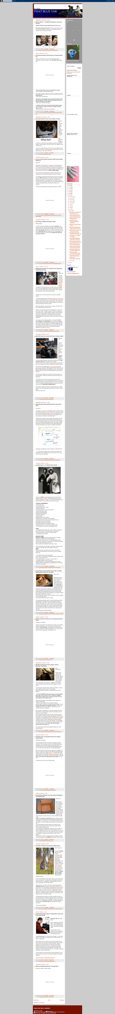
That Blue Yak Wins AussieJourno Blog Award (48, 845)
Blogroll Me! (53, 1012)
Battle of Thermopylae (52, 715)
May (70, 207)
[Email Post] (54, 111)
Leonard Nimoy (41, 170)
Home (49, 1000)
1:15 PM (46, 329)
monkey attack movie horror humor (45, 659)
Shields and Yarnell (43, 498)
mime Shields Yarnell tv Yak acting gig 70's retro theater (49, 567)
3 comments (51, 995)
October (71, 199)
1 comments (51, 213)
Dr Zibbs (76, 267)
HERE (53, 291)
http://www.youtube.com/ (54, 754)
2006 (69, 262)
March (70, 210)
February (71, 260)
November (71, 198)
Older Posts (62, 1000)
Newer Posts (36, 1000)
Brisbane (56, 888)
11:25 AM (46, 262)
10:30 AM (46, 213)
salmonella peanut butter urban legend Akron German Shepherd (51, 613)
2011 (69, 188)
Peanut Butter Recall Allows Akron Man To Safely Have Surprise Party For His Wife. (49, 571)
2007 (69, 195)
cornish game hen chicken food (45, 154)
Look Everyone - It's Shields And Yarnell (46, 465)
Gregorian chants (50, 413)
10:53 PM (46, 566)
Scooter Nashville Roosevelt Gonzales (46, 399)
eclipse (57, 809)
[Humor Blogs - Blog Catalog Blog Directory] (42, 1012)
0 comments (51, 111)
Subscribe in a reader (38, 1010)
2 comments (51, 152)
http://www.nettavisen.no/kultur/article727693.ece (45, 957)
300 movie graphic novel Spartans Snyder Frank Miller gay (50, 731)
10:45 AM (46, 730)
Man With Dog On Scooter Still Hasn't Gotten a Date (49, 336)
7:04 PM (46, 839)
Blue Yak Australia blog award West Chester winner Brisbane (50, 908)
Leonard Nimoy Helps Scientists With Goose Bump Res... (74, 221)
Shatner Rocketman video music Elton (46, 996)
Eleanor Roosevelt (39, 367)
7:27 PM (46, 397)
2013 (69, 185)
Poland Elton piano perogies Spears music (47, 961)
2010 (69, 190)
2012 (69, 187)
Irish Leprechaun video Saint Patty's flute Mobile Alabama (50, 263)
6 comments (51, 907)
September (71, 201)
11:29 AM (46, 907)
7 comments (51, 730)
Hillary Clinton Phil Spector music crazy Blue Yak (48, 50)
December (71, 196)
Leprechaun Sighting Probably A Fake (46, 221)
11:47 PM (46, 658)
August (70, 202)
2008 (69, 193)
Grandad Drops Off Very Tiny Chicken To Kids (48, 119)
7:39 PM (46, 152)
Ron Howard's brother (55, 366)
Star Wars (50, 752)
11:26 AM (46, 788)
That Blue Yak (57, 864)
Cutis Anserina (51, 165)
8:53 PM (46, 458)
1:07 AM (46, 612)
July (70, 204)
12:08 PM (46, 995)
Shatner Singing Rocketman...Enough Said (47, 966)
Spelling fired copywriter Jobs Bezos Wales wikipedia (49, 331)
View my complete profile (73, 273)
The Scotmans (44, 410)
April (70, 209)
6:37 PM (46, 959)
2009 (69, 191)
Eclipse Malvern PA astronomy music (46, 840)
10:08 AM (46, 111)
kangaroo (60, 890)
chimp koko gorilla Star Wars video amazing (47, 790)
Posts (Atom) (41, 1002)
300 (58, 676)
